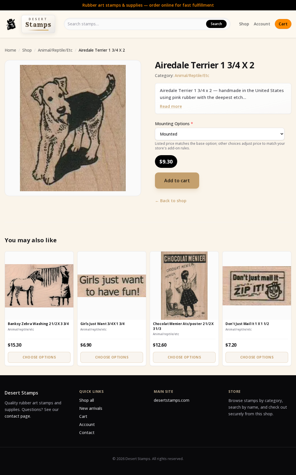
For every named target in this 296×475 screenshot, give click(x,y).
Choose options (39, 357)
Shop (244, 24)
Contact (87, 432)
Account (262, 24)
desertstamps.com (171, 400)
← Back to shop (170, 200)
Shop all (86, 400)
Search (216, 23)
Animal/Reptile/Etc (55, 50)
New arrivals (90, 408)
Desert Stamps (21, 393)
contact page (17, 416)
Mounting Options (174, 123)
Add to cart (177, 180)
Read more (171, 106)
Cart (283, 24)
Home (10, 50)
